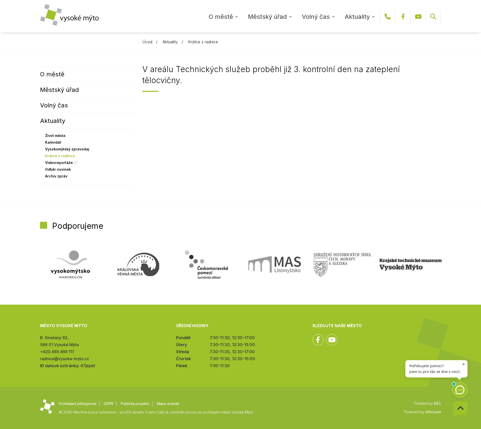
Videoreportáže (59, 162)
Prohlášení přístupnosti (77, 403)
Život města (55, 135)
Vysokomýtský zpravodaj (67, 149)
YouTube (418, 16)
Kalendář (53, 142)
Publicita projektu (135, 403)
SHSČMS (342, 265)
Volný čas (316, 16)
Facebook (402, 16)
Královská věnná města (138, 265)
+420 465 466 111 (387, 16)
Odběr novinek (58, 169)
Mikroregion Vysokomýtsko (70, 265)
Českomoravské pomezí (206, 265)
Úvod (147, 41)
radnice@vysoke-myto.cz (64, 358)
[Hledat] (433, 16)
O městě (221, 16)
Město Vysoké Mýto (69, 15)
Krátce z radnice (203, 41)
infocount (433, 412)
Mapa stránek (168, 403)
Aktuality (357, 16)
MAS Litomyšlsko (274, 265)
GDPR (108, 403)
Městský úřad (267, 16)
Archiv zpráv (56, 176)
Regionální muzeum (410, 265)
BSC (437, 403)
